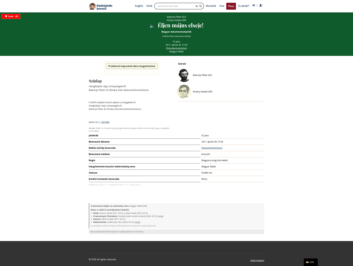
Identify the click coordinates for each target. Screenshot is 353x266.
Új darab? (243, 5)
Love (12, 16)
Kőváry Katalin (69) (202, 91)
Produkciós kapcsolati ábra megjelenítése (131, 66)
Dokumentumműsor (176, 48)
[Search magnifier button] (201, 6)
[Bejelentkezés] (253, 5)
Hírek (149, 5)
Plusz (231, 6)
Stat (221, 5)
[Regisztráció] (261, 5)
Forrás (160, 216)
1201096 (105, 122)
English (139, 5)
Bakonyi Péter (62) (202, 75)
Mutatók (211, 5)
